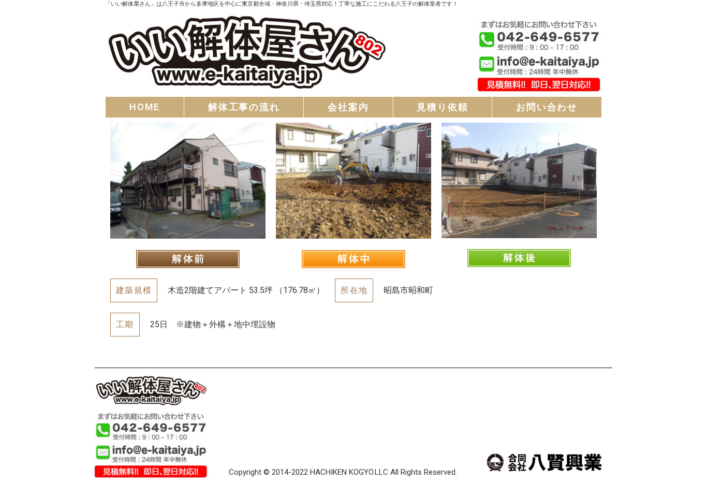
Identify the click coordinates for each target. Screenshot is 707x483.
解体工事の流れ (244, 106)
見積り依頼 (442, 106)
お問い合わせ (547, 106)
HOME (144, 106)
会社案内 (348, 106)
